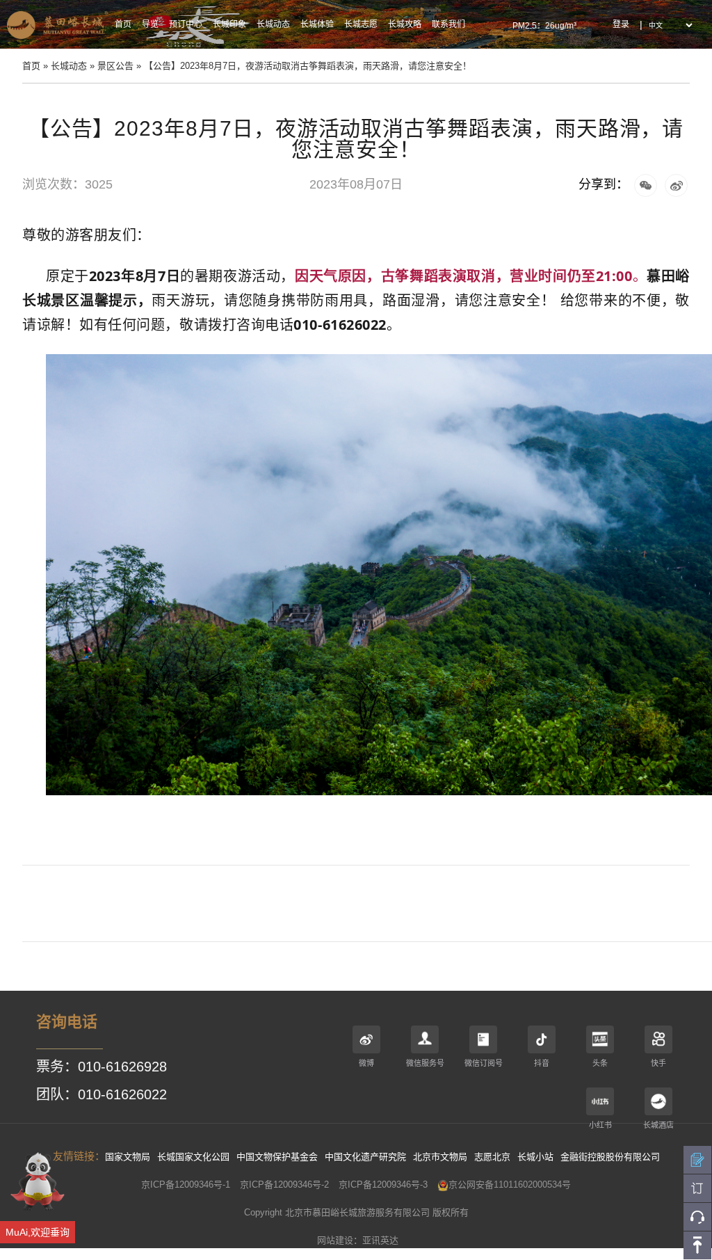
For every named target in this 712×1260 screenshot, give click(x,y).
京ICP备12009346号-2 (284, 1184)
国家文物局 (127, 1156)
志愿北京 (492, 1156)
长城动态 (273, 24)
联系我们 (448, 24)
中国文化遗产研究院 (365, 1156)
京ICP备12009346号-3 (383, 1184)
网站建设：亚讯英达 (357, 1240)
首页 (123, 24)
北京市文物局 (440, 1156)
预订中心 (185, 24)
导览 (150, 24)
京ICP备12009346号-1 (185, 1184)
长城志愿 (361, 24)
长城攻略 (404, 24)
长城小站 (535, 1156)
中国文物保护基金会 (277, 1156)
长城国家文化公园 (193, 1156)
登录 (621, 24)
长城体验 (317, 24)
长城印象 (229, 24)
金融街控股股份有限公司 (610, 1156)
